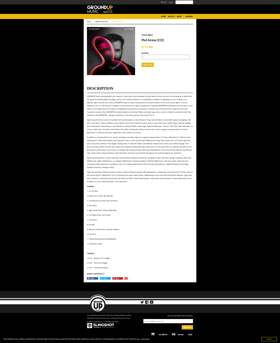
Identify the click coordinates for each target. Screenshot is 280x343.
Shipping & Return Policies (122, 315)
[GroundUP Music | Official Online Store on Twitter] (142, 303)
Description (100, 88)
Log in (171, 2)
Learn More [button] (145, 339)
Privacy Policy (116, 318)
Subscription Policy (93, 318)
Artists (171, 16)
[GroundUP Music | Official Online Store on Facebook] (146, 303)
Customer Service (105, 318)
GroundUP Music (93, 315)
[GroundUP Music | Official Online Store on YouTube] (151, 303)
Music (179, 16)
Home (163, 16)
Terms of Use (126, 318)
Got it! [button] (269, 339)
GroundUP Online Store (106, 315)
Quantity (145, 53)
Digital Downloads (101, 21)
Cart (164, 2)
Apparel (189, 16)
